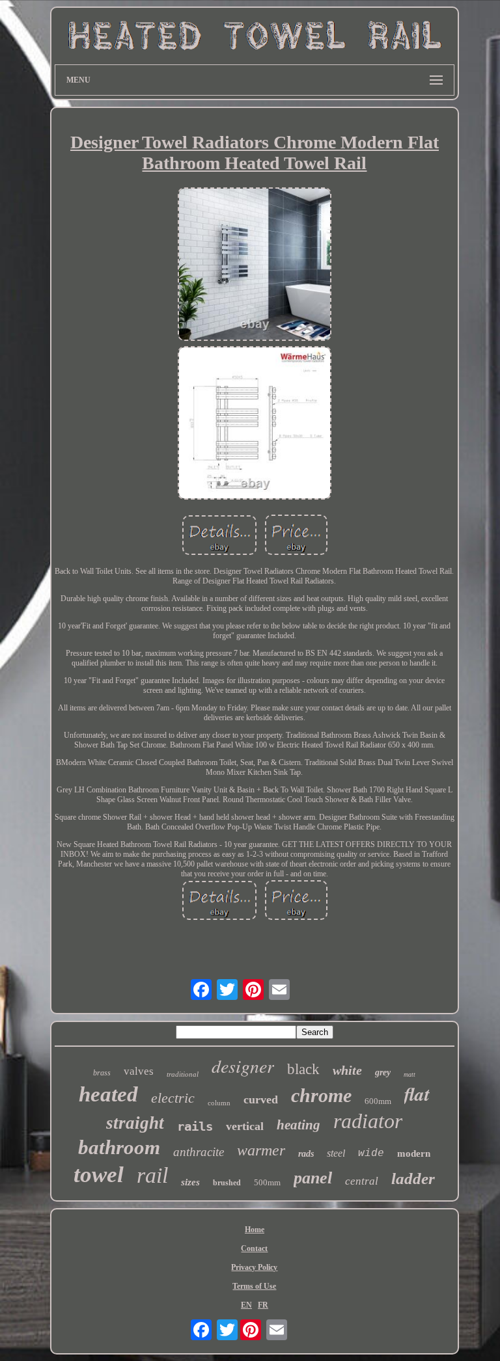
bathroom (119, 1147)
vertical (245, 1126)
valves (139, 1071)
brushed (227, 1182)
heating (298, 1125)
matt (409, 1074)
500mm (267, 1182)
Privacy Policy (254, 1267)
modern (413, 1153)
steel (336, 1153)
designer (243, 1065)
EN (246, 1305)
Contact (254, 1248)
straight (135, 1123)
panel (313, 1177)
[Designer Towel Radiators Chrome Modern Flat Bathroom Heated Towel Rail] (255, 265)
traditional (183, 1074)
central (361, 1181)
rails (195, 1126)
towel (99, 1174)
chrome (321, 1095)
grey (383, 1072)
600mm (378, 1101)
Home (254, 1229)
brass (102, 1072)
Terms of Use (254, 1286)
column (219, 1103)
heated (108, 1094)
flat (417, 1094)
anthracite (198, 1152)
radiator (367, 1121)
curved (260, 1099)
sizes (190, 1182)
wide (371, 1153)
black (303, 1069)
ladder (413, 1178)
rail (152, 1175)
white (347, 1070)
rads (306, 1154)
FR (263, 1305)
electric (173, 1098)
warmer (261, 1150)
